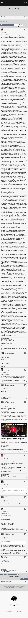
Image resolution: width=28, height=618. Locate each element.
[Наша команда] (12, 8)
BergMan (6, 401)
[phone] (17, 605)
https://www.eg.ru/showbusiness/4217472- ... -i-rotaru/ (12, 505)
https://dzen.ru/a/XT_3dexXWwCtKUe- (19, 451)
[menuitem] (26, 17)
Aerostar (7, 352)
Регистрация (8, 12)
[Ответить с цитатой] (25, 29)
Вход (2, 12)
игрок (5, 28)
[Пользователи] (9, 8)
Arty (9, 587)
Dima (5, 454)
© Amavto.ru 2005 (13, 611)
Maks (5, 368)
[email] (14, 605)
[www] (11, 605)
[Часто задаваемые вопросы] (16, 8)
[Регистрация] (19, 8)
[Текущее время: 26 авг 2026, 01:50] (24, 17)
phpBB (11, 586)
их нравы (3, 21)
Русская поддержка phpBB (14, 588)
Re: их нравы (4, 356)
